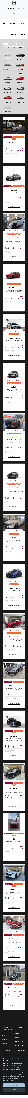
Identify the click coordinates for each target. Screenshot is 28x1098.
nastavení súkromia (8, 1080)
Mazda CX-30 (14, 938)
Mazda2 (5, 1035)
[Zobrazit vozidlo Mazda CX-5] (14, 719)
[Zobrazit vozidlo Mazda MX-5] (14, 670)
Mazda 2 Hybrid (14, 338)
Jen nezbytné (14, 1089)
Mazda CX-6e (19, 1045)
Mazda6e (5, 1043)
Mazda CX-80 (19, 1041)
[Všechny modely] (7, 54)
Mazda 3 (14, 190)
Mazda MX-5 (14, 686)
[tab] (4, 23)
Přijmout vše (14, 1085)
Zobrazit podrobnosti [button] (14, 159)
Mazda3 (5, 1039)
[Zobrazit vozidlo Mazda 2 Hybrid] (14, 972)
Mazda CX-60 (14, 143)
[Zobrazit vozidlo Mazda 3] (14, 175)
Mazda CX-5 (14, 387)
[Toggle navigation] (14, 13)
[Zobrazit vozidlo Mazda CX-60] (14, 125)
